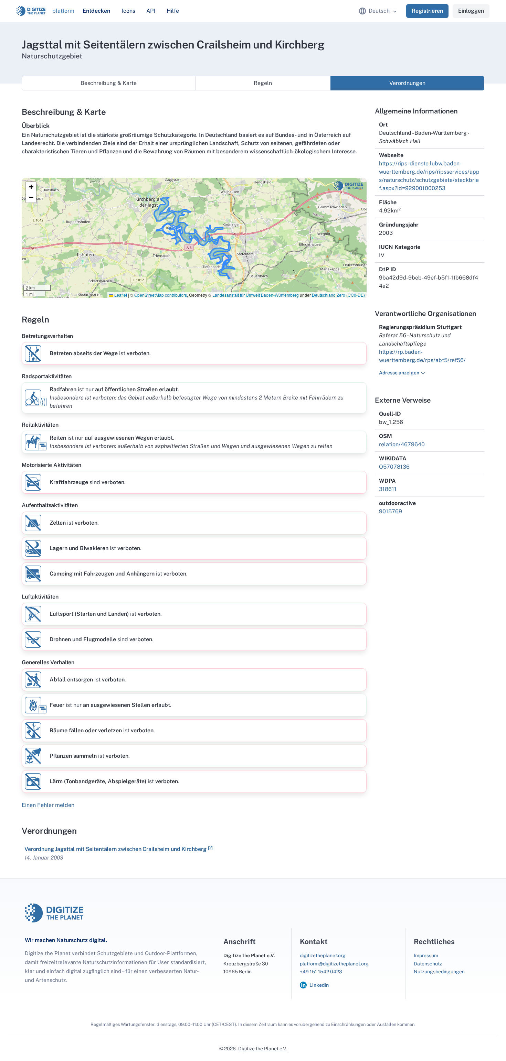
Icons (128, 11)
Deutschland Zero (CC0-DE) (338, 295)
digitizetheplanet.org (323, 955)
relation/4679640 (402, 444)
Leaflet (120, 295)
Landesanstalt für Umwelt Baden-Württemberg (255, 295)
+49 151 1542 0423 (321, 971)
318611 (388, 489)
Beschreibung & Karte (109, 83)
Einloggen (471, 11)
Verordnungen (407, 83)
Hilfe (173, 11)
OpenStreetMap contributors (160, 295)
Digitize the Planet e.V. (262, 1048)
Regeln (263, 83)
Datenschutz (428, 963)
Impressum (426, 955)
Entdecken (96, 11)
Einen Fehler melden (48, 805)
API (150, 11)
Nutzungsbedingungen (439, 971)
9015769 (390, 511)
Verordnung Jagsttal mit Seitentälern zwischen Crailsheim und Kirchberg (115, 849)
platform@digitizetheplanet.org (334, 963)
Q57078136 (394, 466)
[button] (31, 187)
